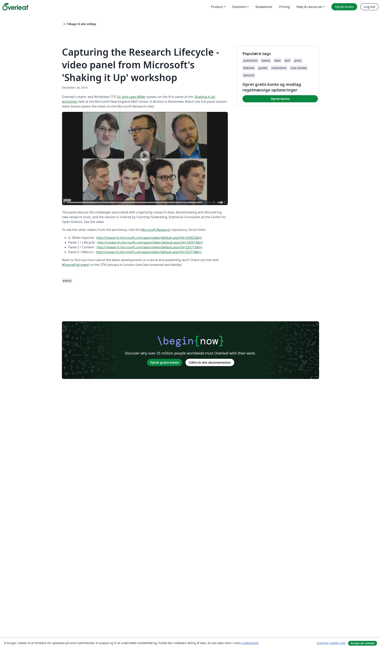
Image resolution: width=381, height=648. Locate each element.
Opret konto (280, 99)
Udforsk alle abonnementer (210, 362)
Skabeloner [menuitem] (263, 7)
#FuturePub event (75, 264)
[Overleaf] (15, 7)
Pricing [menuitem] (284, 7)
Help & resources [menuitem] (309, 7)
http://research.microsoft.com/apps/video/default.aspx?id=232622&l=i (149, 237)
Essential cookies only (331, 643)
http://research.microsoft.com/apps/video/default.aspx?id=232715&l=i (149, 247)
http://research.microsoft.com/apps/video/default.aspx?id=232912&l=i (150, 242)
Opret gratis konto (164, 362)
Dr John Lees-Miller (131, 97)
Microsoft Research (155, 230)
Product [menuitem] (217, 7)
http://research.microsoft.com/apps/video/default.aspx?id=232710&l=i (148, 252)
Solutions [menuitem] (239, 7)
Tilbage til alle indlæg (79, 24)
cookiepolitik (250, 643)
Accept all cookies (362, 643)
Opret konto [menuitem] (344, 7)
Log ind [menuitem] (369, 7)
